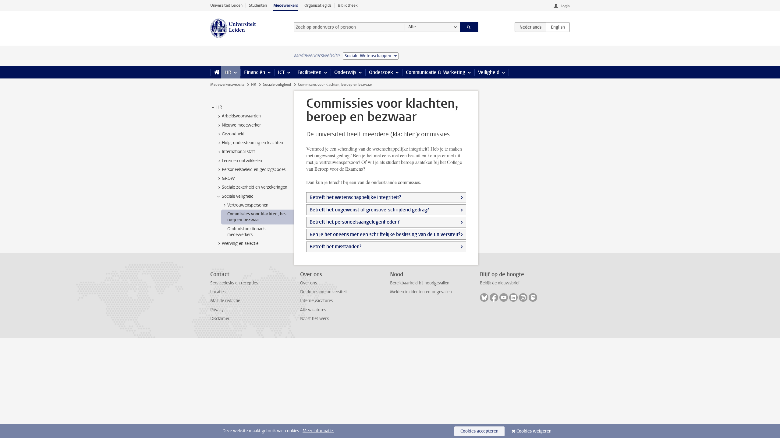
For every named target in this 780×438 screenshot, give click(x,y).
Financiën (254, 72)
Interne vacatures (316, 301)
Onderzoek (381, 72)
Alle (412, 27)
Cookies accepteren (479, 431)
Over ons (308, 283)
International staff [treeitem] (238, 152)
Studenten (258, 5)
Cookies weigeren (533, 431)
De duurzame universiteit (323, 292)
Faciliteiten (309, 72)
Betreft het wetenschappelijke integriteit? (355, 197)
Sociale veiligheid (277, 84)
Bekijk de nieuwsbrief (500, 283)
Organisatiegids (318, 5)
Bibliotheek (348, 5)
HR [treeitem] (219, 107)
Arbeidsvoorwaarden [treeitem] (241, 116)
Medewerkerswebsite (227, 84)
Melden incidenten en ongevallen (421, 292)
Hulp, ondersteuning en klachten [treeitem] (252, 143)
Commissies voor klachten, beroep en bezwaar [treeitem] (256, 217)
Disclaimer (219, 319)
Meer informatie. (318, 431)
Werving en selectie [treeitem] (240, 243)
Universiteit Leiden (226, 5)
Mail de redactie (225, 301)
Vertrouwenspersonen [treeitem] (247, 205)
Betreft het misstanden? (335, 246)
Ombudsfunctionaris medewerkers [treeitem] (246, 232)
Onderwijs (345, 72)
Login (565, 6)
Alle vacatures (313, 310)
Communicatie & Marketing (435, 72)
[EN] (558, 27)
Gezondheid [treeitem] (233, 134)
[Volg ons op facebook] (494, 297)
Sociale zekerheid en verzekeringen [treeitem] (254, 187)
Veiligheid (488, 72)
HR (228, 72)
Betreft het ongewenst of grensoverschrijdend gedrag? (369, 210)
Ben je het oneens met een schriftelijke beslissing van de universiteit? (385, 234)
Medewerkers (285, 5)
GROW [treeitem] (228, 178)
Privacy (217, 310)
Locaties (217, 292)
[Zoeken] (469, 27)
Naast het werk (314, 319)
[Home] (215, 72)
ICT (281, 72)
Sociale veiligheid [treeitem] (238, 196)
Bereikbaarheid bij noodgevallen (419, 283)
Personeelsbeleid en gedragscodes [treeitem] (253, 169)
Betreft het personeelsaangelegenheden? (354, 222)
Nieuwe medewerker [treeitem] (241, 125)
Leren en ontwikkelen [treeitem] (242, 161)
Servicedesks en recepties (234, 283)
